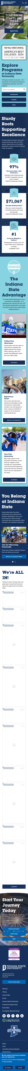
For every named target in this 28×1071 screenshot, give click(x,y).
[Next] (25, 535)
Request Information (14, 929)
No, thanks (8, 1067)
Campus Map (6, 995)
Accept (20, 1067)
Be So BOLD (5, 1008)
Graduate (14, 99)
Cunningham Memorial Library (10, 1011)
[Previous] (2, 535)
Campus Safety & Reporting (10, 1001)
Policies (4, 1043)
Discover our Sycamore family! (14, 556)
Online (14, 105)
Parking (4, 992)
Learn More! (14, 362)
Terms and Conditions (8, 1061)
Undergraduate (14, 94)
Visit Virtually (14, 933)
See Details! (14, 479)
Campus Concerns (6, 1051)
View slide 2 (15, 561)
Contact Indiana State (14, 982)
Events (4, 998)
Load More (14, 886)
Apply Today (14, 31)
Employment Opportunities (10, 1004)
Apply (14, 938)
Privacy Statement (21, 1059)
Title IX (3, 1046)
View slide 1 (12, 561)
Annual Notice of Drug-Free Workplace (10, 1049)
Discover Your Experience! (14, 420)
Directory (5, 988)
